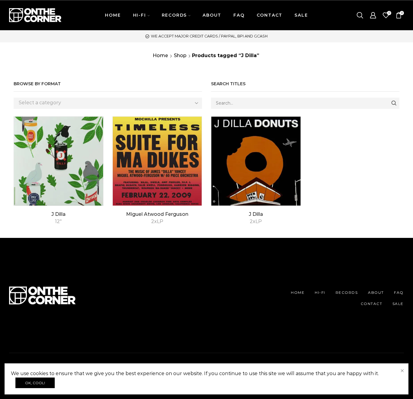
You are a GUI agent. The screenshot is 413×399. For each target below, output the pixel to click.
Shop (180, 55)
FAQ (238, 15)
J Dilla (58, 214)
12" (58, 221)
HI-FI (320, 292)
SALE (301, 15)
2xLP (157, 221)
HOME (113, 15)
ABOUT (212, 15)
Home (160, 55)
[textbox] (103, 103)
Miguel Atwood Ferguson (157, 214)
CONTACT (270, 15)
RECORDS (347, 292)
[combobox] (108, 103)
